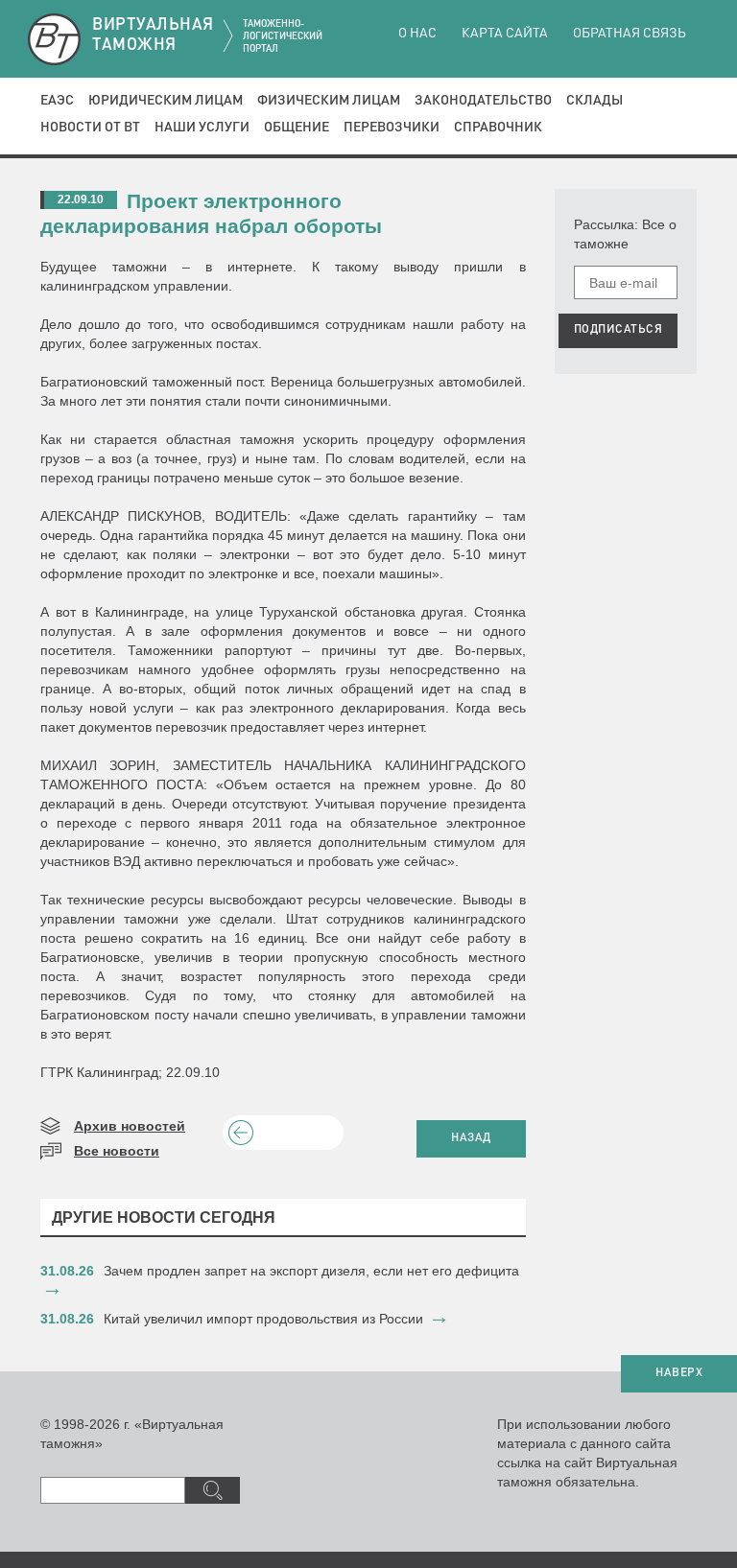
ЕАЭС (57, 100)
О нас (417, 33)
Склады (594, 100)
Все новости (116, 1150)
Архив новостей (129, 1126)
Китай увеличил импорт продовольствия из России (263, 1318)
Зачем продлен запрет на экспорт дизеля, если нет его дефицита (311, 1270)
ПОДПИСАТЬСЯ (618, 330)
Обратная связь (629, 33)
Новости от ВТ (90, 127)
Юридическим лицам (165, 100)
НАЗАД (471, 1138)
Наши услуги (202, 127)
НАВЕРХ (678, 1373)
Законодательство (483, 100)
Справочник (498, 127)
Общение (296, 127)
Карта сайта (505, 33)
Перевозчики (392, 127)
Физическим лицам (328, 100)
